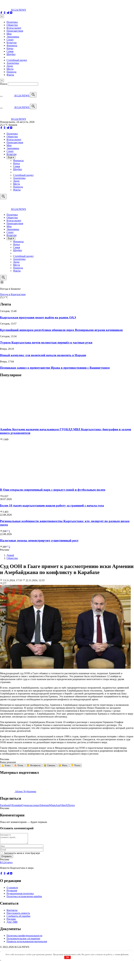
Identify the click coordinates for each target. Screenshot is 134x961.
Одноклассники (30, 805)
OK (67, 957)
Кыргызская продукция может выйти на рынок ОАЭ (38, 317)
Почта (71, 805)
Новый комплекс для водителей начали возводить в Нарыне (43, 355)
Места (10, 69)
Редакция (12, 890)
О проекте (12, 887)
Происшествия (15, 30)
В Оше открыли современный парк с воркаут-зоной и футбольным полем (52, 489)
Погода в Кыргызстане (13, 294)
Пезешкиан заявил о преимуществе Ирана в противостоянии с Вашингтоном (55, 367)
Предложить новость (18, 913)
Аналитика (13, 63)
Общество (12, 25)
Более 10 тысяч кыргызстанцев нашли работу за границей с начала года (52, 505)
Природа (11, 71)
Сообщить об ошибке (18, 916)
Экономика (13, 36)
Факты (10, 74)
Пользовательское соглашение (23, 938)
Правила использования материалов (27, 941)
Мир (9, 33)
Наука (10, 48)
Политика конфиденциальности (24, 935)
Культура (12, 42)
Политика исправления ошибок (24, 896)
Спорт (10, 39)
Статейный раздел (17, 60)
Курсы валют (14, 28)
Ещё (11, 157)
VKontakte (16, 805)
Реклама (11, 919)
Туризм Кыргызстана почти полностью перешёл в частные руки (46, 342)
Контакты (12, 910)
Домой (10, 555)
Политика (12, 22)
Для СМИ (12, 921)
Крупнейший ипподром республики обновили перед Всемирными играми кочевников (61, 330)
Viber (63, 805)
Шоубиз (11, 54)
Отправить (6, 856)
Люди (10, 66)
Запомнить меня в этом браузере (22, 853)
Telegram (44, 805)
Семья (10, 51)
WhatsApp (54, 805)
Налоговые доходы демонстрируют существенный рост (39, 540)
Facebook (5, 805)
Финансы (12, 45)
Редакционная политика (20, 893)
